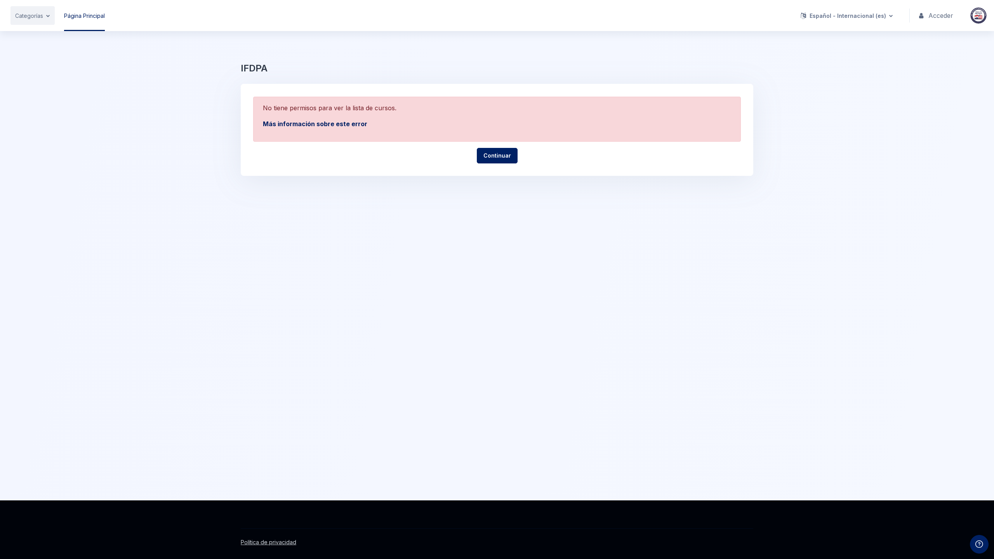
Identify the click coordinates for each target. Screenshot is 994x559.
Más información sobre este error (315, 124)
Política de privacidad (268, 542)
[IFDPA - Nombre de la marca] (978, 15)
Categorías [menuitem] (29, 15)
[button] (847, 15)
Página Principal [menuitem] (84, 15)
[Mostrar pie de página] (979, 544)
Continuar (497, 155)
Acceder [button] (940, 15)
